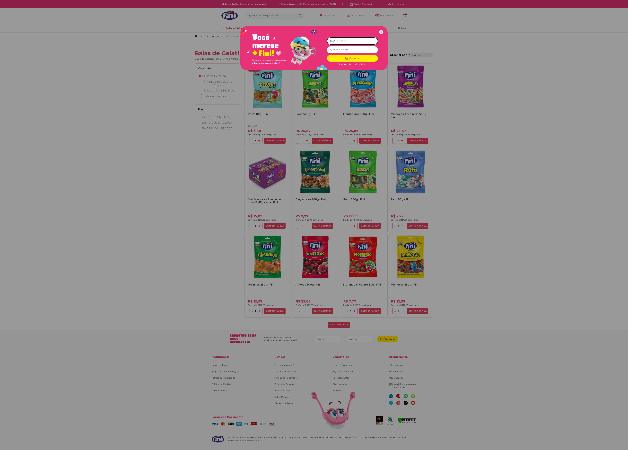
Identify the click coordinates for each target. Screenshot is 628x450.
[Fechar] (381, 32)
